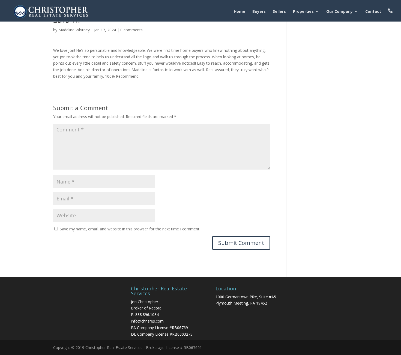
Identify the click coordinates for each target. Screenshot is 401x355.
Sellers (279, 12)
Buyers (259, 12)
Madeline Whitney (74, 29)
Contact (373, 12)
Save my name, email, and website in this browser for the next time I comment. (130, 228)
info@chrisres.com (147, 321)
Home (239, 12)
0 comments (131, 29)
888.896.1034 (147, 314)
